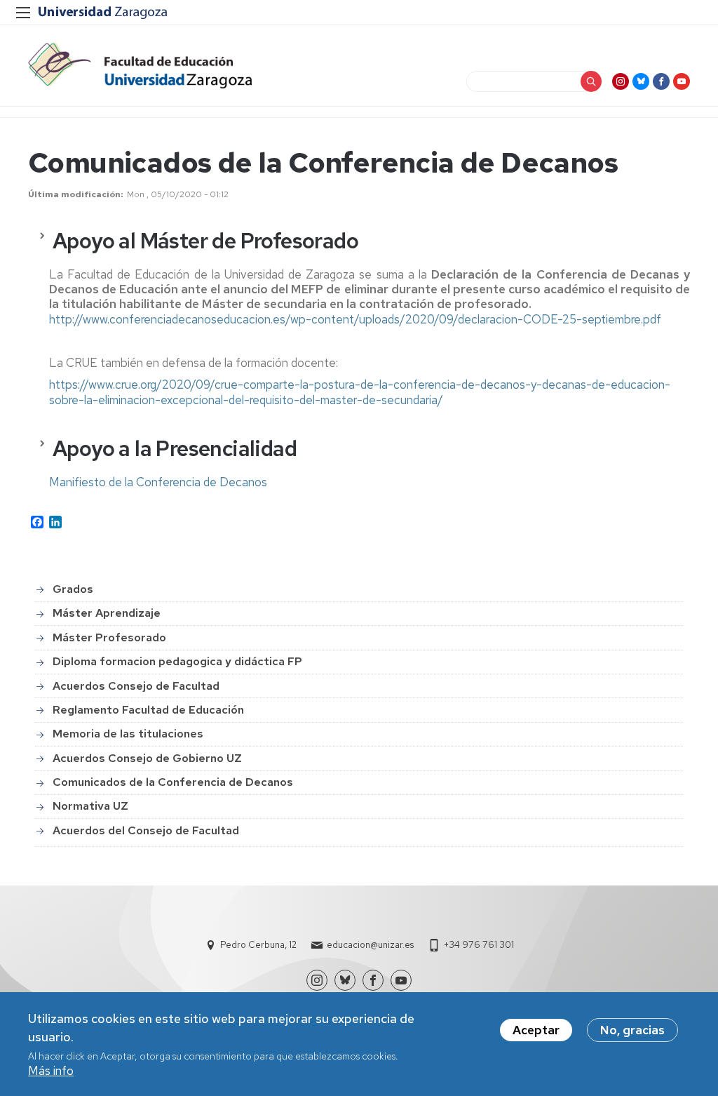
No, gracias (632, 1030)
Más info (51, 1070)
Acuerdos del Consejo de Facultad (146, 830)
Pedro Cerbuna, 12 (258, 945)
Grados (73, 589)
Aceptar (536, 1030)
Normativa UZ (90, 805)
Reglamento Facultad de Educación (148, 709)
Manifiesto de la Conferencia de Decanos (158, 482)
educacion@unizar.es (370, 945)
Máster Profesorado (109, 637)
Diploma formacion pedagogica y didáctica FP (177, 661)
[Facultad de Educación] (140, 65)
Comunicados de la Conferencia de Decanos (173, 782)
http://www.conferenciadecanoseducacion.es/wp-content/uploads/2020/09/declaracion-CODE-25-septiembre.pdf (355, 319)
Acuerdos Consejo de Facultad (136, 686)
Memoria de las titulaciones (128, 733)
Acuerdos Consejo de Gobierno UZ (147, 758)
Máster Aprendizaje (107, 613)
